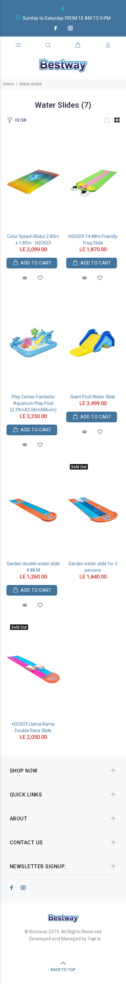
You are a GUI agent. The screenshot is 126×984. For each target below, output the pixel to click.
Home (8, 84)
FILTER (20, 120)
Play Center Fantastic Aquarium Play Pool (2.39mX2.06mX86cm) (33, 403)
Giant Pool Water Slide (92, 396)
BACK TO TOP (63, 970)
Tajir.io (94, 938)
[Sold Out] (93, 509)
